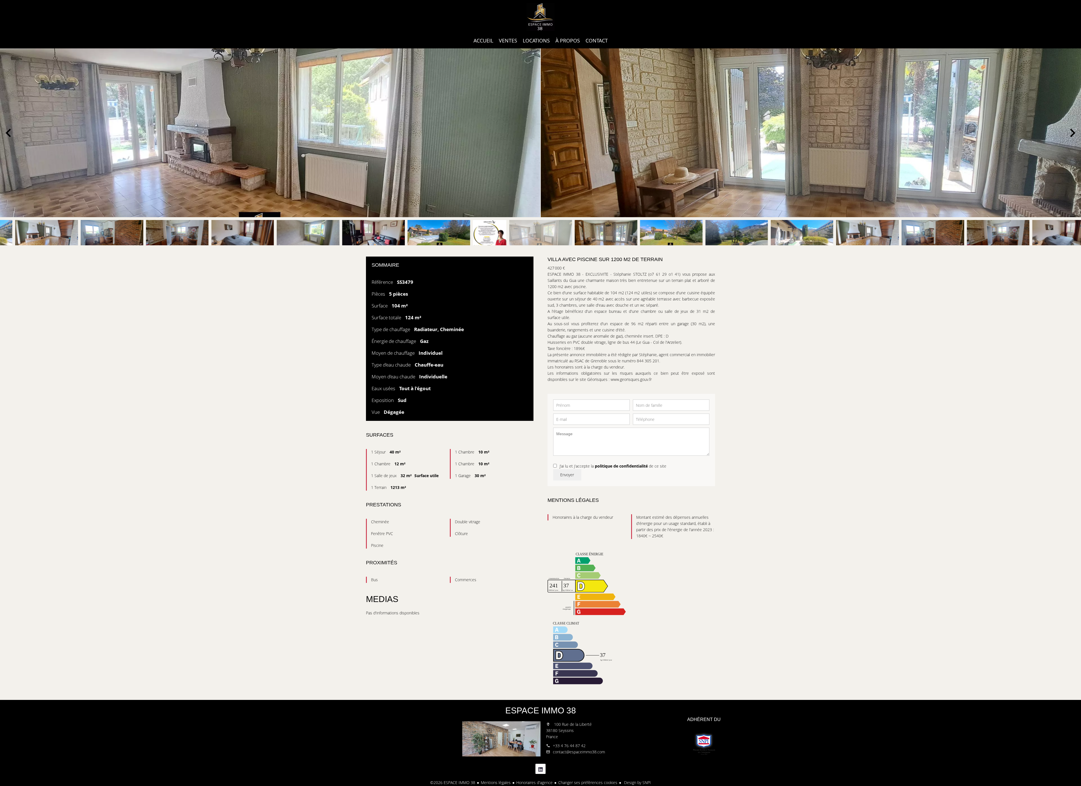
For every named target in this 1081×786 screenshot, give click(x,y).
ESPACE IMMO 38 (540, 710)
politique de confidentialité (621, 466)
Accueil (540, 17)
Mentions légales (496, 782)
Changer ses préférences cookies (587, 782)
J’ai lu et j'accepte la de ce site (613, 466)
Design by (637, 782)
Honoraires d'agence (534, 782)
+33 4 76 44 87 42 (569, 745)
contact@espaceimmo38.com (579, 751)
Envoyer (567, 474)
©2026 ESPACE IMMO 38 (452, 782)
